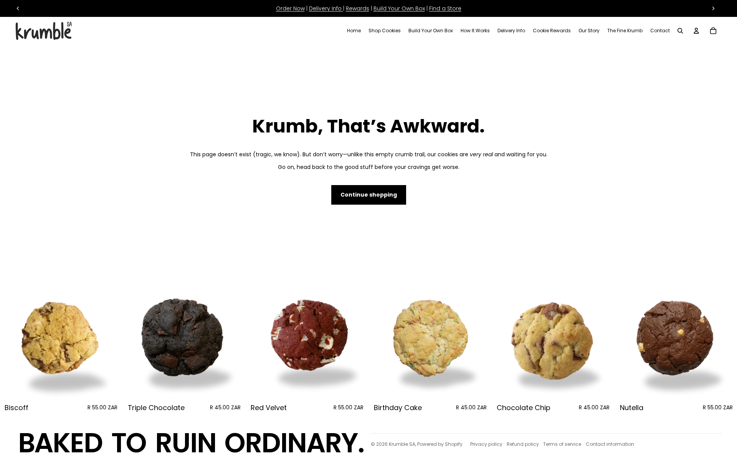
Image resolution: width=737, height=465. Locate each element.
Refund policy (523, 444)
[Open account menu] (696, 30)
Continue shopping (368, 195)
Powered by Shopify (440, 444)
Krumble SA (402, 444)
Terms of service (562, 444)
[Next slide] (713, 8)
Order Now (290, 8)
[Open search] (680, 30)
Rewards (357, 8)
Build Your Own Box (399, 8)
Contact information (610, 444)
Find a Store (445, 8)
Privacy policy (486, 444)
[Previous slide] (18, 8)
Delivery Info (326, 8)
